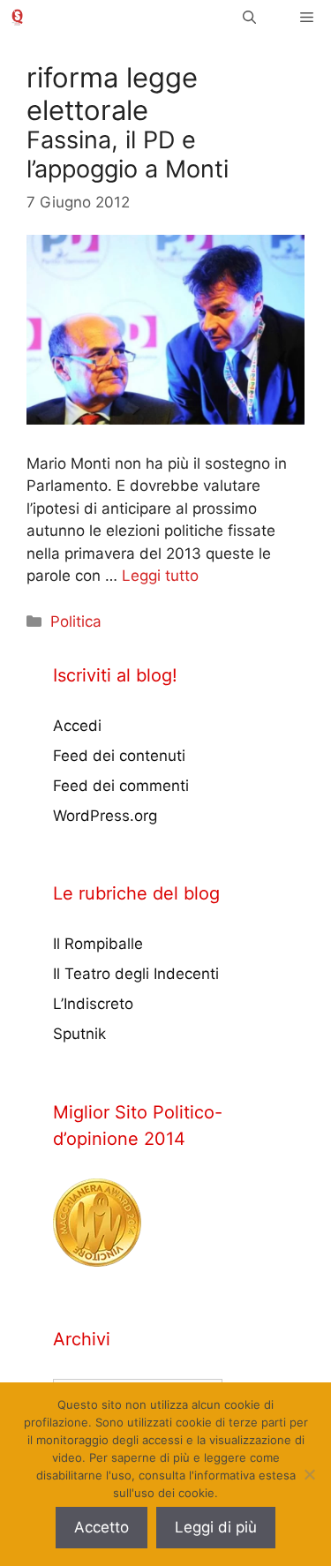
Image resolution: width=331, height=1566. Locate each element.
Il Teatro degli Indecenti (136, 974)
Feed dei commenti (121, 785)
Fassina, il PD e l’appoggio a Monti (127, 154)
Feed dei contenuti (119, 755)
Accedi (77, 725)
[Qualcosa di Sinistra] (17, 17)
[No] (309, 1474)
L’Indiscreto (93, 1004)
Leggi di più (216, 1527)
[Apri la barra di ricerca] (249, 17)
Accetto (101, 1527)
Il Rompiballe (98, 943)
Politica (76, 621)
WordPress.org (105, 815)
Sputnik (79, 1034)
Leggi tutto (160, 575)
